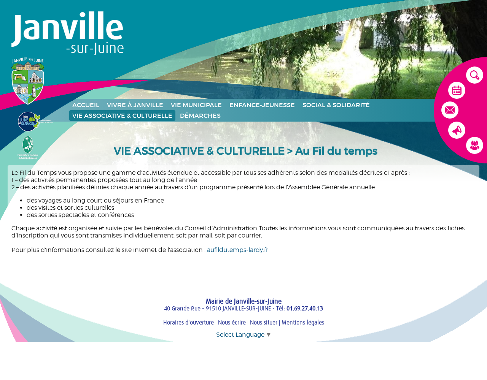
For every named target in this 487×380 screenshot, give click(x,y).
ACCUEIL (85, 105)
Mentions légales (303, 322)
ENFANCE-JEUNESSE (262, 105)
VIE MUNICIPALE (196, 105)
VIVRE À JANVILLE (135, 105)
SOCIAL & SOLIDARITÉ (336, 105)
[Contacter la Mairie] (450, 112)
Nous (232, 322)
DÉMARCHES (200, 115)
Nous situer (263, 322)
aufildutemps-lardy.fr (237, 249)
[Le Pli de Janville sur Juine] (457, 132)
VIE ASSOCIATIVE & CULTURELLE (122, 115)
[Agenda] (457, 93)
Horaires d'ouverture (188, 322)
